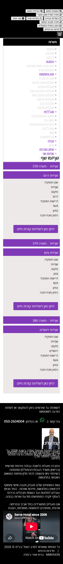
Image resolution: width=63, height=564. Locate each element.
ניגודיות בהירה (52, 18)
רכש (51, 145)
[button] (31, 3)
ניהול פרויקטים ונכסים (42, 124)
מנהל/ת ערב (47, 103)
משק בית (49, 120)
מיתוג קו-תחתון (52, 29)
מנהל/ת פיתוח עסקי (43, 95)
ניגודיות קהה (33, 18)
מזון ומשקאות (46, 74)
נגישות (60, 7)
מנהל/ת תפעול (45, 107)
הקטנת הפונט (52, 11)
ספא (51, 132)
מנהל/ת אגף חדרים (43, 82)
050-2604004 (14, 421)
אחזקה (50, 49)
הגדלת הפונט (33, 11)
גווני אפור (17, 18)
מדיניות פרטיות (46, 551)
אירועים (50, 53)
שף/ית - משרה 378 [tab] (45, 166)
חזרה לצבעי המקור (50, 22)
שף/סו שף (48, 153)
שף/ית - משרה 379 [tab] (45, 243)
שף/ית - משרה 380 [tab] (45, 321)
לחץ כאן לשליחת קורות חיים (35, 229)
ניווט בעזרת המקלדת (48, 25)
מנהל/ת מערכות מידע (42, 91)
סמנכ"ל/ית (48, 128)
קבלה (51, 141)
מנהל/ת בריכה (46, 86)
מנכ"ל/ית (49, 112)
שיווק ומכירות (46, 149)
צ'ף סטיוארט (47, 137)
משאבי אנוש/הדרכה (42, 116)
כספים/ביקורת (46, 70)
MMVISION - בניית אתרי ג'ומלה (41, 555)
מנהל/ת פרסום (45, 99)
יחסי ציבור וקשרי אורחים (40, 66)
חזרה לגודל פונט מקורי (48, 14)
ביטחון (50, 57)
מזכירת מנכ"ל (46, 78)
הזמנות (50, 61)
